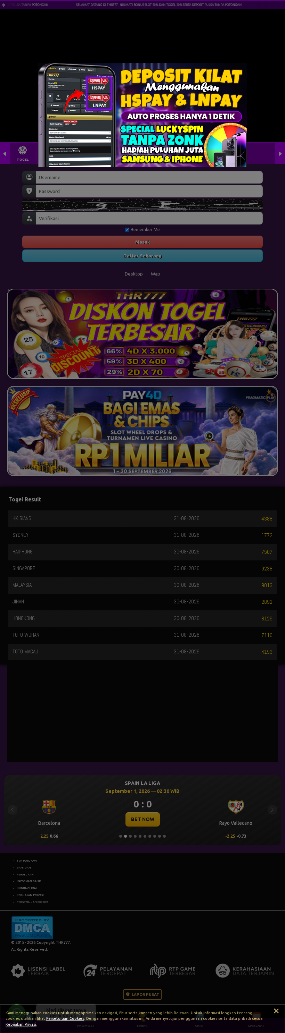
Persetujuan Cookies (65, 1018)
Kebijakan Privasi (21, 1024)
